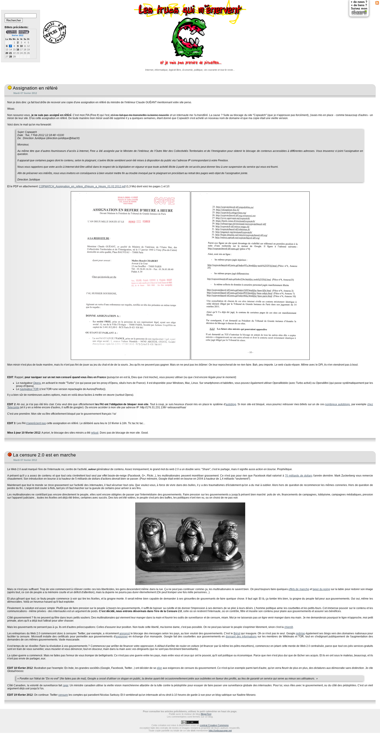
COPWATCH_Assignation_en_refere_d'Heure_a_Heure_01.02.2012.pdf (82, 186)
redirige (300, 633)
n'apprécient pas (36, 423)
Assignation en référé (35, 88)
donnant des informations (241, 636)
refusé (95, 432)
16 (17, 49)
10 (21, 46)
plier (159, 668)
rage (65, 685)
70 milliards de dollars (298, 475)
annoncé (124, 633)
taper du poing (321, 589)
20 (6, 53)
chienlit (288, 627)
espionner (122, 636)
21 (10, 53)
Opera (37, 383)
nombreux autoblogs (337, 404)
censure (63, 694)
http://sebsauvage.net (220, 730)
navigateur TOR (29, 389)
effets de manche (299, 589)
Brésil (237, 633)
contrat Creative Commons (214, 725)
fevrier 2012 (17, 35)
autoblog (231, 404)
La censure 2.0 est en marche (44, 455)
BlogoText (206, 714)
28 (10, 56)
